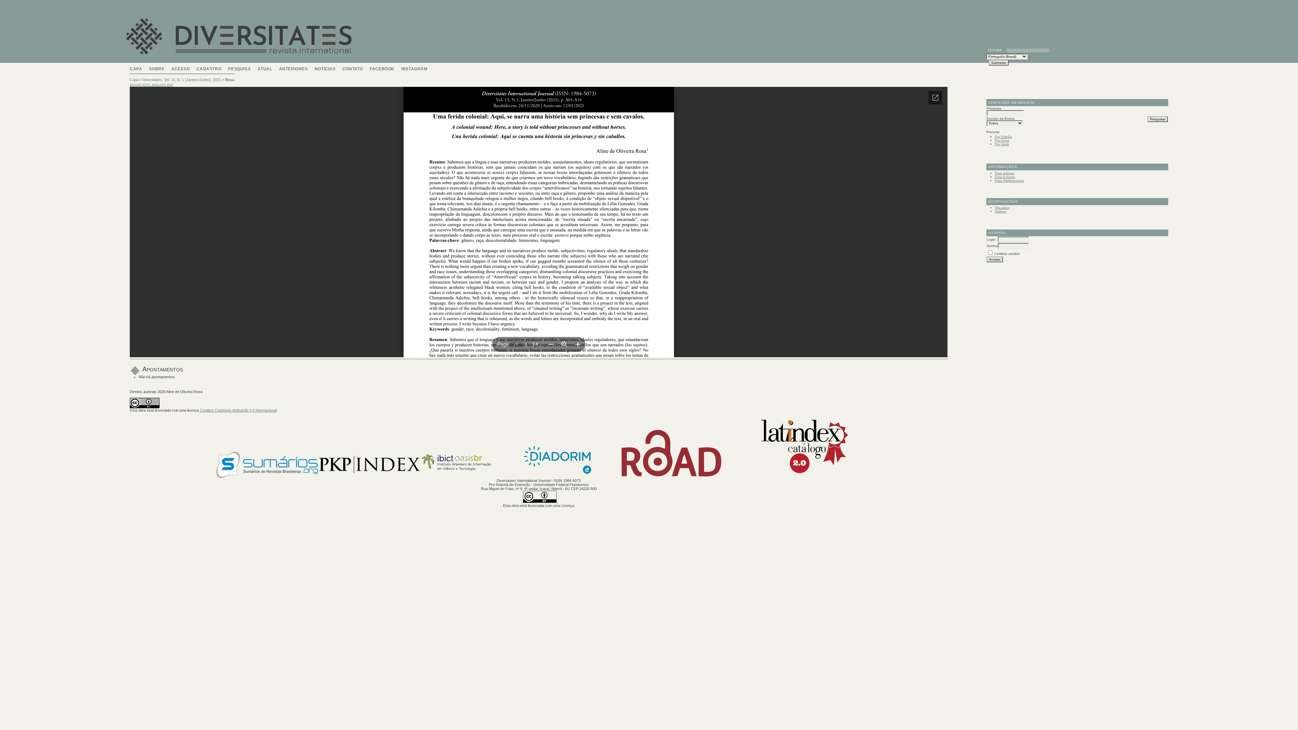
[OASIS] (470, 476)
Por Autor (1002, 140)
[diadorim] (557, 476)
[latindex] (801, 476)
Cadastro (208, 69)
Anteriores (293, 69)
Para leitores (1004, 173)
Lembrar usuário (1007, 254)
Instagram (414, 69)
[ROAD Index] (672, 476)
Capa (136, 69)
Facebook (382, 69)
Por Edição (1003, 137)
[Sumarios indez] (267, 476)
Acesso (180, 69)
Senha (992, 246)
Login (991, 239)
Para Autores (1005, 177)
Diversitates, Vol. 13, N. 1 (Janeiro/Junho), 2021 (182, 80)
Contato (352, 69)
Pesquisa (239, 69)
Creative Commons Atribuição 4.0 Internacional (238, 410)
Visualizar (1002, 208)
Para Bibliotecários (1009, 180)
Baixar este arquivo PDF (151, 85)
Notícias (325, 69)
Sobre (157, 69)
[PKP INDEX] (369, 476)
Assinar (1000, 211)
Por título (1002, 144)
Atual (265, 69)
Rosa (229, 80)
